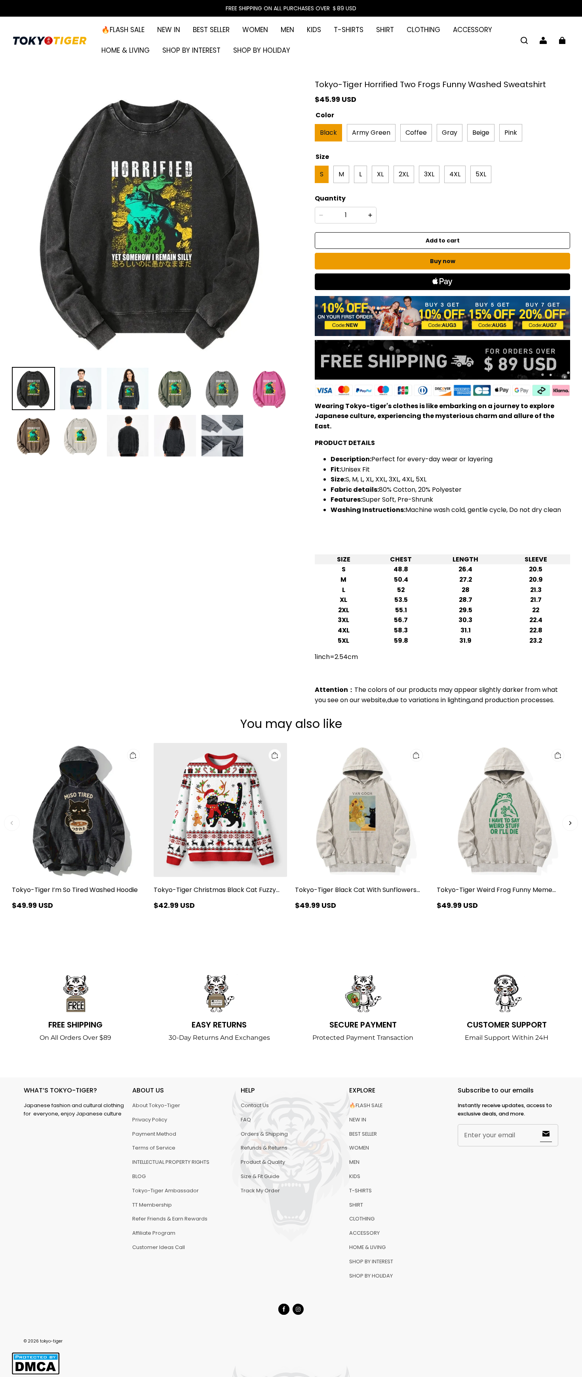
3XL (429, 174)
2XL (404, 174)
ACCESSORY (472, 29)
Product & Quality (263, 1162)
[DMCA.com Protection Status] (35, 1373)
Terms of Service (153, 1148)
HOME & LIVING (125, 50)
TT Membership (152, 1205)
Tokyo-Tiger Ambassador (165, 1190)
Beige (480, 132)
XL (380, 174)
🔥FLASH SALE (123, 29)
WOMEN (255, 29)
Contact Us (255, 1105)
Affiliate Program (153, 1233)
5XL (480, 174)
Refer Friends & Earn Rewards (169, 1218)
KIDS (314, 29)
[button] (524, 40)
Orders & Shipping (264, 1134)
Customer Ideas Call (158, 1247)
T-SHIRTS (348, 29)
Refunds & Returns (264, 1148)
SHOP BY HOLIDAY (261, 50)
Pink (510, 132)
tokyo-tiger (51, 1341)
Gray (449, 132)
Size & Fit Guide (260, 1176)
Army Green (371, 132)
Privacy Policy (149, 1119)
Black (328, 132)
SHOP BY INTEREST (191, 50)
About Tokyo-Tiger (156, 1105)
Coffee (416, 132)
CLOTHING (423, 29)
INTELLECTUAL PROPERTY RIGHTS (170, 1162)
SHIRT (385, 29)
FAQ (246, 1119)
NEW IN (168, 29)
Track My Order (260, 1190)
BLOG (139, 1176)
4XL (454, 174)
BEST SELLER (211, 29)
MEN (287, 29)
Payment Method (154, 1134)
